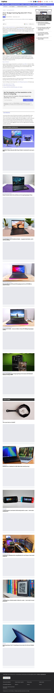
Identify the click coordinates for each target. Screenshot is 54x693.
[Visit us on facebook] (33, 1)
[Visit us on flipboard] (40, 1)
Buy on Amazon (6, 61)
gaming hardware (20, 28)
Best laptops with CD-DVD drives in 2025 (43, 38)
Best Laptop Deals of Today (8, 84)
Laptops (4, 10)
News (4, 16)
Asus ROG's (25, 64)
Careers (40, 684)
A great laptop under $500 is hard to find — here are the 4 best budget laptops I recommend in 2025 (43, 18)
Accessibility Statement (7, 684)
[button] (51, 1)
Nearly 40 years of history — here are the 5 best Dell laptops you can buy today (44, 23)
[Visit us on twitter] (35, 1)
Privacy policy (29, 682)
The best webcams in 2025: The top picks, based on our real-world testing (44, 28)
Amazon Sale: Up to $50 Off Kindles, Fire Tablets (12, 87)
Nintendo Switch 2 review (22, 6)
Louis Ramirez (9, 16)
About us (16, 684)
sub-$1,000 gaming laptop (22, 81)
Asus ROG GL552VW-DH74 (9, 27)
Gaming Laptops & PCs (10, 10)
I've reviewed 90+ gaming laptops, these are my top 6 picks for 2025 (43, 34)
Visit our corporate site (41, 674)
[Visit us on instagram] (38, 1)
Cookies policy (41, 682)
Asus (9, 57)
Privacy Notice (6, 103)
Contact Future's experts (19, 682)
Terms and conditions (7, 682)
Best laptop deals (43, 6)
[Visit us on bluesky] (37, 1)
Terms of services (16, 103)
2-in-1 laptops (11, 6)
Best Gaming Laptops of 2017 (9, 85)
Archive (28, 684)
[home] (2, 4)
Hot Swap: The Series (33, 6)
